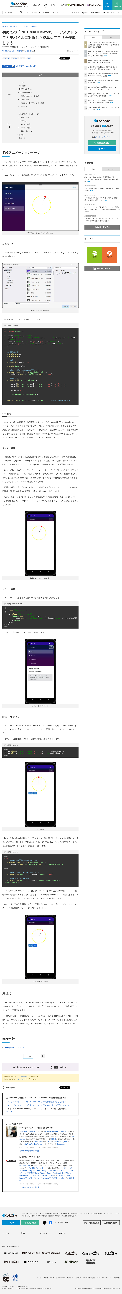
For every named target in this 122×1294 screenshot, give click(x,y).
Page (9, 94)
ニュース (36, 5)
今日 (93, 37)
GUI (29, 58)
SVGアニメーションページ (29, 114)
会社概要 (78, 1278)
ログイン (19, 1079)
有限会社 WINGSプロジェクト (56, 1131)
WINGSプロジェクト (29, 1131)
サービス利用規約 (89, 1278)
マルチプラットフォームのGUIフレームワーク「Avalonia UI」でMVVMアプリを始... (39, 1105)
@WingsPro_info (60, 1141)
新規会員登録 (103, 143)
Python (84, 12)
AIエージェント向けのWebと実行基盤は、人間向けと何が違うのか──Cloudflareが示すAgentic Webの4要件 (101, 179)
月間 (110, 37)
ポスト (65, 58)
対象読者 (22, 85)
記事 (45, 5)
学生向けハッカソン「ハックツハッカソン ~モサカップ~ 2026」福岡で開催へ (103, 95)
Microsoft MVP (24, 1165)
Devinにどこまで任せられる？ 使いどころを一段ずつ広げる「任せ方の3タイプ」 (101, 199)
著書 (36, 1141)
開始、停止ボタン (27, 131)
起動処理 (23, 106)
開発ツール (95, 12)
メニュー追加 (25, 127)
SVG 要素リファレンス (14, 1047)
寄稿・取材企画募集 (91, 1223)
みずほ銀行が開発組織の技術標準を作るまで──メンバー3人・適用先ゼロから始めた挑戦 (103, 68)
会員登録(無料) (24, 1076)
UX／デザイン (108, 12)
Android (6, 58)
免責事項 (70, 1278)
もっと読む (10, 1111)
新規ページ (24, 117)
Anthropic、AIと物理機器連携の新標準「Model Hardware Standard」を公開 (103, 75)
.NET (22, 58)
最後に (21, 134)
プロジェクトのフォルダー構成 (32, 103)
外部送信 (117, 1278)
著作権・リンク (49, 1278)
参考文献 (22, 138)
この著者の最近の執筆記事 (29, 1150)
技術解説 (15, 58)
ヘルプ (39, 1278)
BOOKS (64, 5)
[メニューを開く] (5, 5)
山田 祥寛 (28, 51)
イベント (54, 5)
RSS (50, 1141)
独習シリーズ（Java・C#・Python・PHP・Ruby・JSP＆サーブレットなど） (45, 1169)
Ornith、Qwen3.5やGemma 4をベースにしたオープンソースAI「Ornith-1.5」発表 (103, 61)
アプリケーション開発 (40, 12)
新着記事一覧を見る (102, 227)
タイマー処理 (25, 124)
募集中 (53, 1139)
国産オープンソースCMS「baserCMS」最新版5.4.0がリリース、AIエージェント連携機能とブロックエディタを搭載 (103, 53)
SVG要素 (23, 120)
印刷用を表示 (11, 1087)
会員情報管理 (60, 1278)
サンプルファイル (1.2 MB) (26, 66)
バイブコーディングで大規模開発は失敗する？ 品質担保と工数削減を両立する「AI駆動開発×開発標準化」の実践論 (103, 44)
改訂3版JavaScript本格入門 (43, 1175)
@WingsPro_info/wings (33, 1144)
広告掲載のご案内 (110, 1223)
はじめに (22, 82)
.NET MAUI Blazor (26, 89)
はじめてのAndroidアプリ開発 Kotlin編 (49, 1178)
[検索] (21, 12)
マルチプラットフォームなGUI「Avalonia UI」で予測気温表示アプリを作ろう (37, 1101)
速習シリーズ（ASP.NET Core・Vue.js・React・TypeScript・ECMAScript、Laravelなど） (46, 1173)
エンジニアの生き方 (71, 12)
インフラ (56, 12)
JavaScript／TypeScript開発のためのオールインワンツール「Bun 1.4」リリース (103, 88)
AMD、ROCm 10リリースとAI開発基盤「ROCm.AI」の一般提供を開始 (101, 101)
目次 (40, 75)
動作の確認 (24, 99)
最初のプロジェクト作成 (29, 96)
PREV (29, 1056)
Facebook (61, 1144)
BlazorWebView (26, 92)
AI (27, 12)
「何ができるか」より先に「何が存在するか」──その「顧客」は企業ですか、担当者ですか (101, 219)
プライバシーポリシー (104, 1278)
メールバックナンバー (103, 137)
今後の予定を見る (103, 268)
